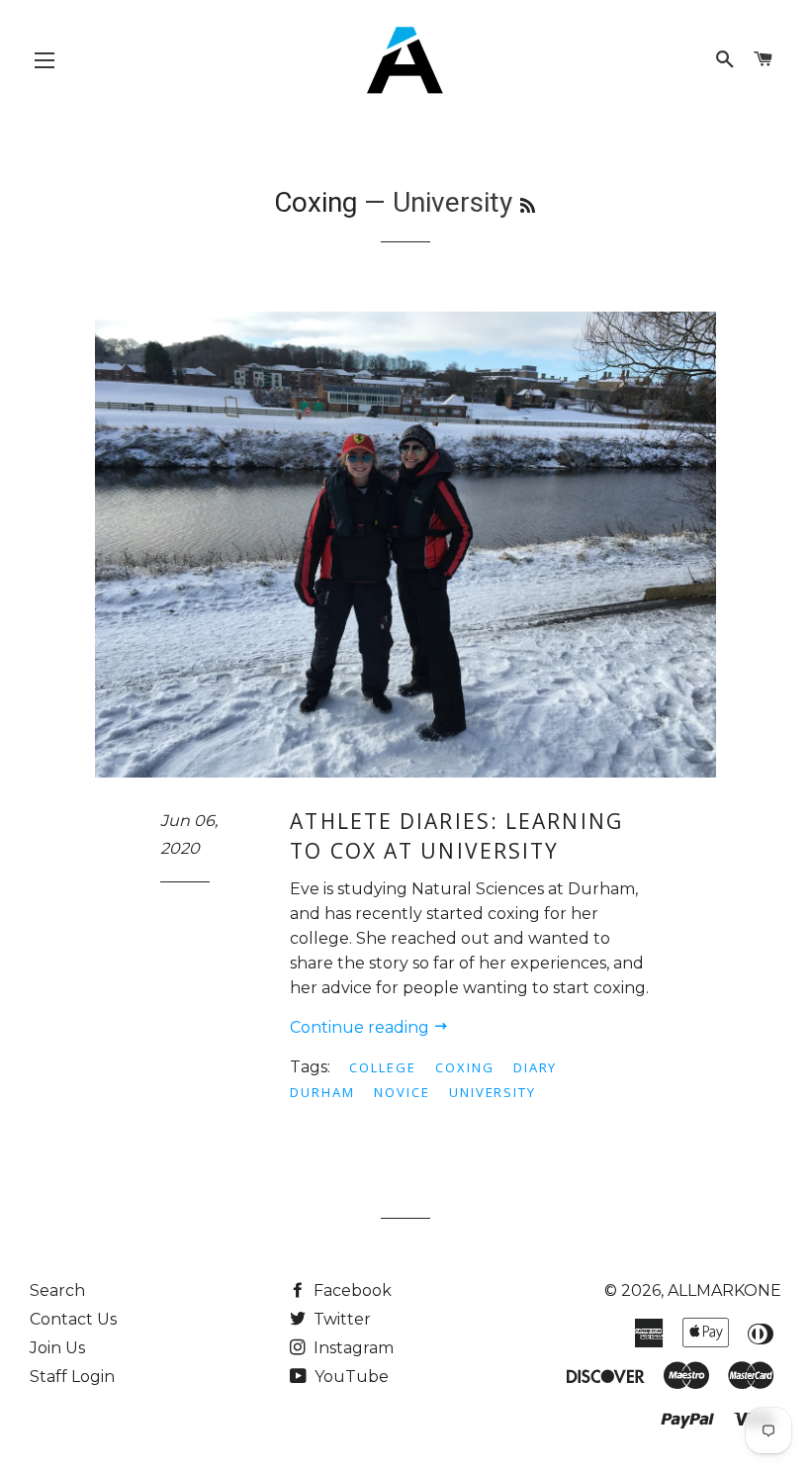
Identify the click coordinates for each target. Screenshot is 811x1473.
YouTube (350, 1376)
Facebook (351, 1290)
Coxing (315, 202)
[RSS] (527, 206)
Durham (322, 1092)
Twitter (340, 1319)
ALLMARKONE (724, 1290)
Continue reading (361, 1027)
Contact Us (73, 1319)
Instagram (352, 1347)
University (493, 1092)
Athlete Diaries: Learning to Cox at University (456, 835)
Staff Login (72, 1376)
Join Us (57, 1347)
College (382, 1067)
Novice (402, 1092)
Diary (535, 1067)
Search (57, 1290)
